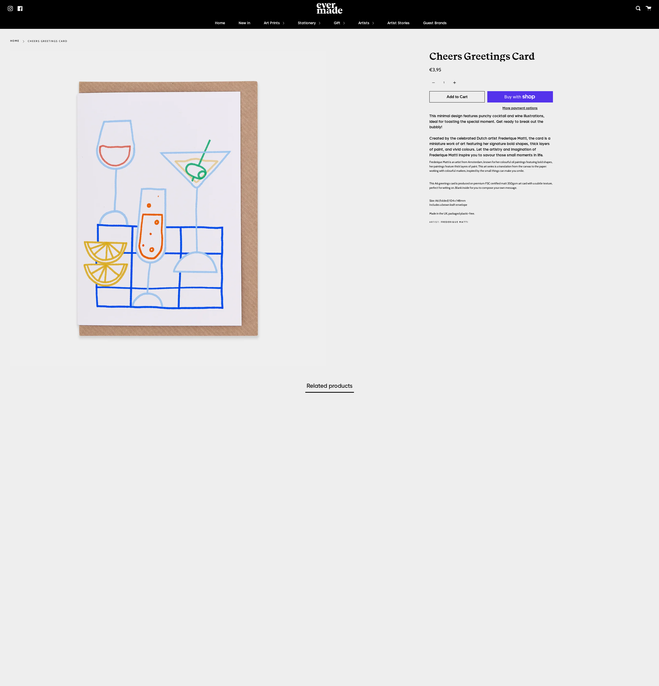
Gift (337, 23)
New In (244, 23)
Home (220, 23)
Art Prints (272, 23)
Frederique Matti (454, 222)
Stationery (307, 23)
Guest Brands (435, 23)
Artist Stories (398, 23)
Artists (364, 23)
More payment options (519, 108)
